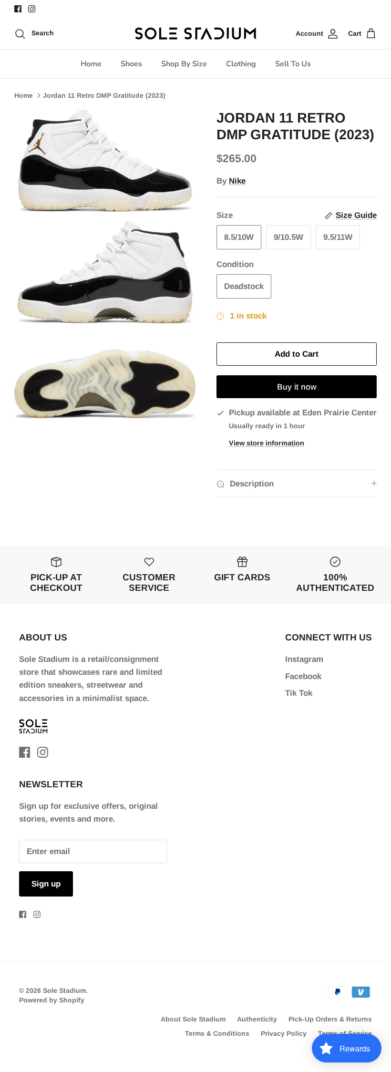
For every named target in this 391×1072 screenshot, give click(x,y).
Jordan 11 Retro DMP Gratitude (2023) (104, 95)
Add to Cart (297, 354)
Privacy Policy (284, 1033)
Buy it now (297, 387)
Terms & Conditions (217, 1033)
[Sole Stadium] (196, 33)
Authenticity (257, 1019)
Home (91, 64)
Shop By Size (184, 64)
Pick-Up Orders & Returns (330, 1019)
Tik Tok (298, 693)
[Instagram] (31, 8)
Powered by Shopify (51, 1000)
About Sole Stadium (193, 1019)
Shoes (131, 64)
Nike (237, 181)
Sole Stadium (64, 990)
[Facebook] (17, 8)
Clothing (241, 64)
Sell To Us (293, 64)
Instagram (304, 659)
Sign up (46, 883)
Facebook (303, 676)
